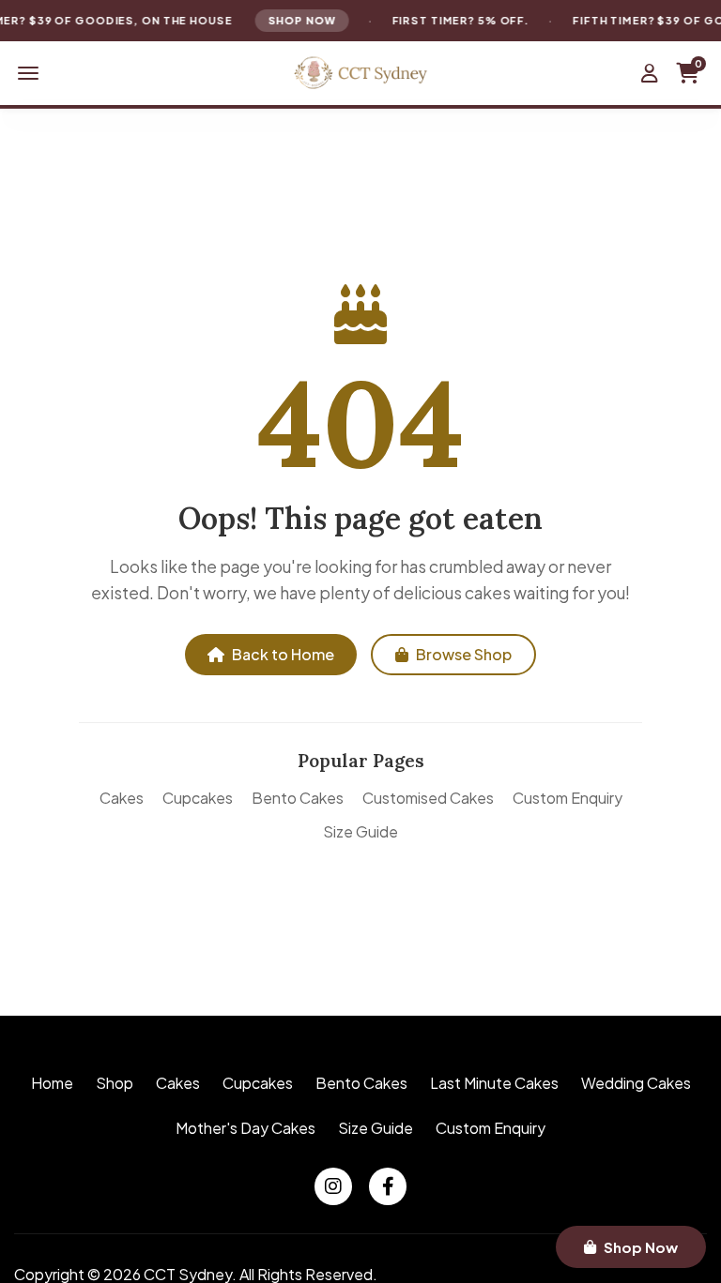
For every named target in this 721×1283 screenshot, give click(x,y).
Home (52, 1083)
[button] (28, 73)
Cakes (122, 798)
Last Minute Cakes (494, 1083)
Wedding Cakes (636, 1083)
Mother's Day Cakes (245, 1128)
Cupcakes (197, 798)
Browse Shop (464, 654)
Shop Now (298, 20)
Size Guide (360, 831)
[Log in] (649, 73)
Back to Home (283, 654)
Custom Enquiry (567, 798)
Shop (114, 1083)
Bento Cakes (298, 798)
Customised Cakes (428, 798)
